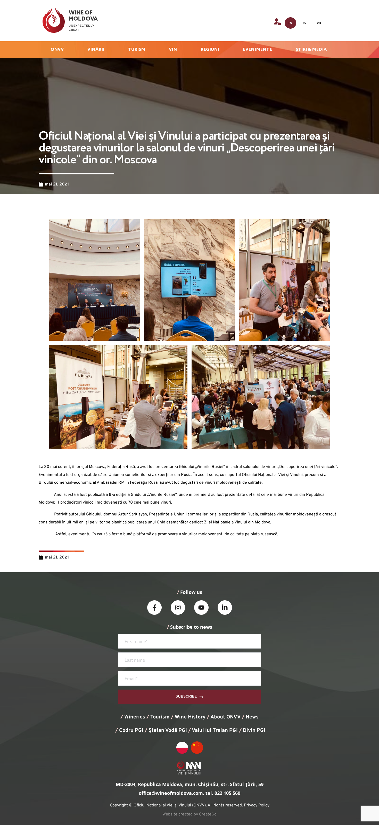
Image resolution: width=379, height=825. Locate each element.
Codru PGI (131, 730)
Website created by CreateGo (189, 814)
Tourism (160, 717)
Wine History (190, 717)
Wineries (134, 717)
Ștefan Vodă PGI (168, 730)
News (252, 717)
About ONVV (225, 717)
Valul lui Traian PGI (215, 730)
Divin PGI (254, 730)
